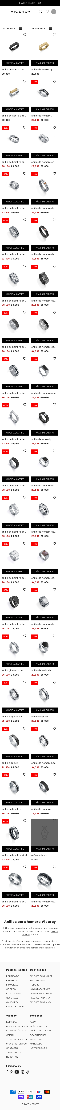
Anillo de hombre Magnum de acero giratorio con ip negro (15, 809)
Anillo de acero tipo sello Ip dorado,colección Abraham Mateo (42, 69)
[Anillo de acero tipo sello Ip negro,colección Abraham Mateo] (15, 46)
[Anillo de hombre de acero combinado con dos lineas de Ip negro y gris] (15, 231)
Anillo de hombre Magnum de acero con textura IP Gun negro (44, 809)
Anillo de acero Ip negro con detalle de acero (43, 439)
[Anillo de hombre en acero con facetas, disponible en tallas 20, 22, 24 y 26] (44, 139)
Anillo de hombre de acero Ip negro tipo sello (13, 624)
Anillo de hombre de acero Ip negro (13, 485)
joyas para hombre (29, 947)
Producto (36, 1039)
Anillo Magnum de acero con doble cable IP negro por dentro (15, 716)
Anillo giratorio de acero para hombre (13, 670)
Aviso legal (13, 1002)
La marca (11, 1022)
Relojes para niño (40, 1002)
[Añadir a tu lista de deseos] (25, 37)
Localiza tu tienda (17, 1026)
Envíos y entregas (41, 1030)
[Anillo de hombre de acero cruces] (15, 278)
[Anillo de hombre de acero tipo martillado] (44, 509)
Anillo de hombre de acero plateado (13, 901)
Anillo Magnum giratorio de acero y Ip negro (44, 716)
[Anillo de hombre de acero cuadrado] (15, 416)
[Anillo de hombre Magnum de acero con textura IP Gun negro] (44, 786)
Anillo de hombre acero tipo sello (44, 393)
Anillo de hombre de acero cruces (13, 300)
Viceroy (9, 941)
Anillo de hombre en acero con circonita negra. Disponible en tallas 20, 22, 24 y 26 (14, 162)
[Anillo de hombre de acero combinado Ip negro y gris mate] (44, 324)
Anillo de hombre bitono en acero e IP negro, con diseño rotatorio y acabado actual (43, 115)
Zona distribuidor (17, 1039)
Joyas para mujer (40, 989)
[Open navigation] (6, 11)
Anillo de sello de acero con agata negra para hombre (44, 670)
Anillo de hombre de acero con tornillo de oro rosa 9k (43, 208)
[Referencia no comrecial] (44, 832)
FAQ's (33, 1022)
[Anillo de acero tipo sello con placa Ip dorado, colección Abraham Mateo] (15, 93)
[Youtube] (17, 1071)
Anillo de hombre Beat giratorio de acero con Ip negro (44, 763)
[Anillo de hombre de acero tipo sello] (44, 278)
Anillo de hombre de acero (42, 624)
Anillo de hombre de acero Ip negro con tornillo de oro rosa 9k (44, 254)
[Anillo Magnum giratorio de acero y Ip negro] (44, 694)
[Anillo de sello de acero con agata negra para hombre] (44, 647)
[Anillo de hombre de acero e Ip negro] (15, 324)
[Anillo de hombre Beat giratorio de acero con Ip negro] (44, 740)
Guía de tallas (38, 1026)
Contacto (12, 1048)
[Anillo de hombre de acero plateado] (15, 879)
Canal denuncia (15, 1006)
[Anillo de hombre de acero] (44, 601)
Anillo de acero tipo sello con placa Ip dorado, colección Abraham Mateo (13, 115)
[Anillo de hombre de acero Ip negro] (15, 462)
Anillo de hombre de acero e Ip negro (13, 347)
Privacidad (12, 984)
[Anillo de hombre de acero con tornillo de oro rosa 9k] (44, 185)
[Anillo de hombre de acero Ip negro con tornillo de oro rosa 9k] (44, 231)
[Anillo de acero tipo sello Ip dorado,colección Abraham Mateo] (44, 46)
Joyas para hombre (41, 993)
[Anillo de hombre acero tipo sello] (44, 370)
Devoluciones (38, 1035)
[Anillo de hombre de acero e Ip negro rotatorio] (15, 370)
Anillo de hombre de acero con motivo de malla (43, 901)
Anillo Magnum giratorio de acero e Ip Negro (15, 763)
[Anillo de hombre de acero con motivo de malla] (44, 879)
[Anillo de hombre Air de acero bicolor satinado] (15, 832)
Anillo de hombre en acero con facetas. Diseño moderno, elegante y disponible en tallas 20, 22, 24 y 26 (43, 162)
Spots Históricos (16, 1043)
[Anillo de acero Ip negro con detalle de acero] (44, 416)
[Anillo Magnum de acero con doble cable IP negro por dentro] (15, 694)
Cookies (11, 989)
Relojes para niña (40, 998)
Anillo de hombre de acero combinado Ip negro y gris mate (43, 347)
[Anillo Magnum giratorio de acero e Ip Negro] (15, 740)
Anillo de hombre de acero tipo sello (42, 300)
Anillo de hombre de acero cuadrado (13, 439)
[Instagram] (22, 1071)
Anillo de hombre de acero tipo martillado (43, 531)
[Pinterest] (11, 1071)
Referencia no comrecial (39, 855)
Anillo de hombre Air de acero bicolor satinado (15, 855)
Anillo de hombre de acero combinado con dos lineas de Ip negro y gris (15, 254)
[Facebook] (7, 1071)
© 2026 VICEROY (30, 1104)
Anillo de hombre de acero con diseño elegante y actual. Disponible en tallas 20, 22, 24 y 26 (13, 208)
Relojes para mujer (41, 976)
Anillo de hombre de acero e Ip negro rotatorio (13, 393)
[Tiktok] (27, 1071)
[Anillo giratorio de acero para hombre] (15, 647)
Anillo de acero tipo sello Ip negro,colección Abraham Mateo (13, 69)
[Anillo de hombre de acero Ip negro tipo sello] (15, 601)
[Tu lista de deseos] (46, 11)
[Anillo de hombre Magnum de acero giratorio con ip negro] (15, 786)
